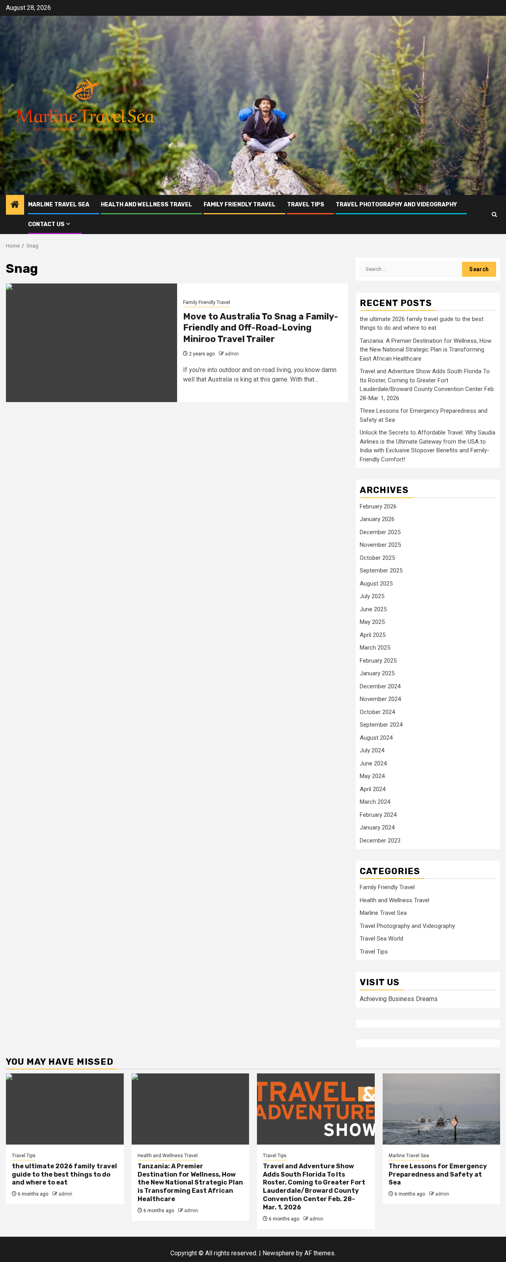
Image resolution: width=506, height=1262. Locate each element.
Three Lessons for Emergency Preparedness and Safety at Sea (438, 1174)
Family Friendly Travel (240, 204)
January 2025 (377, 673)
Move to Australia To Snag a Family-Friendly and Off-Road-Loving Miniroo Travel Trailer (260, 327)
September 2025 (381, 570)
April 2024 (372, 789)
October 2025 (377, 557)
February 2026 (378, 506)
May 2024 (372, 776)
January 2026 (377, 519)
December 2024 (380, 686)
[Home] (15, 205)
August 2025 (376, 583)
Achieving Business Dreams (399, 999)
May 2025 (372, 621)
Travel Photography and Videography (396, 204)
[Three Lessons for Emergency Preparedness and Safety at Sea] (441, 1109)
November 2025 (380, 544)
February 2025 (378, 660)
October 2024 (377, 712)
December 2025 (380, 532)
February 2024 (378, 814)
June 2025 (373, 609)
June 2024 (373, 763)
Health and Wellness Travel (146, 204)
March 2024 (375, 801)
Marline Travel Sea (58, 204)
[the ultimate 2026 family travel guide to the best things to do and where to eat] (65, 1109)
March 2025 (375, 647)
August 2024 (376, 737)
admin (232, 354)
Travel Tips (305, 204)
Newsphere (278, 1253)
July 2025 (372, 596)
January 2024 (377, 827)
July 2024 (372, 750)
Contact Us (46, 224)
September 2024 (381, 724)
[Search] (494, 214)
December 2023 (380, 840)
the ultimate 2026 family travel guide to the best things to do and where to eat (64, 1174)
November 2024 (380, 699)
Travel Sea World (381, 938)
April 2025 (372, 635)
